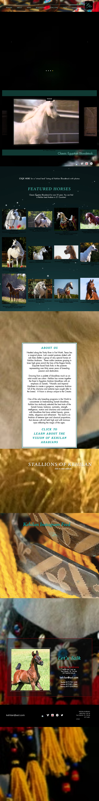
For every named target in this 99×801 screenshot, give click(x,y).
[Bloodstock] (48, 70)
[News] (52, 70)
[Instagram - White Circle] (91, 163)
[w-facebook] (77, 165)
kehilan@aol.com (15, 715)
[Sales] (50, 70)
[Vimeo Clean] (82, 163)
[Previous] (11, 42)
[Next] (87, 42)
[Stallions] (46, 70)
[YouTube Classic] (86, 163)
